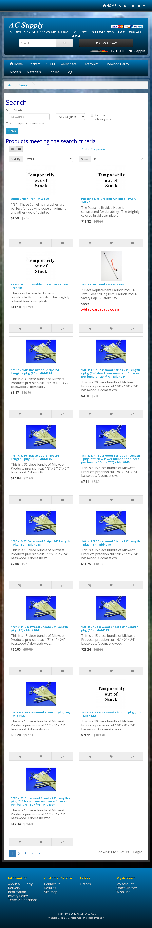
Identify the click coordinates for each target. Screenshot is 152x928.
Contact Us (52, 884)
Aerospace (69, 64)
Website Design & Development (65, 917)
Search (24, 85)
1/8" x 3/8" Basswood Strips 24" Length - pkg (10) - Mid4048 (40, 542)
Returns (50, 888)
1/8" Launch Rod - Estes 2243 (102, 284)
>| (40, 853)
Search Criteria (14, 110)
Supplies (53, 72)
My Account (125, 884)
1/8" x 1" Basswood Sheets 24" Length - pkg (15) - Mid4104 (40, 628)
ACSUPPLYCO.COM (86, 913)
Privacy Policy (18, 896)
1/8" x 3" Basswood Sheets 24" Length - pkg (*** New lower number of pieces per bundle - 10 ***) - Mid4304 (40, 801)
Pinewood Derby (116, 64)
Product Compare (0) (93, 149)
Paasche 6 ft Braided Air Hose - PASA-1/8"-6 (109, 200)
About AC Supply (20, 884)
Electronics (91, 64)
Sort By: (16, 159)
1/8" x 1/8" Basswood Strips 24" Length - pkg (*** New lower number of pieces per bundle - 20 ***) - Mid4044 (110, 373)
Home (18, 64)
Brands (85, 884)
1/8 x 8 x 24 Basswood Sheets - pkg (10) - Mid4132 (111, 714)
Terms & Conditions (22, 900)
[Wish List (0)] (133, 5)
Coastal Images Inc (95, 917)
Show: (85, 159)
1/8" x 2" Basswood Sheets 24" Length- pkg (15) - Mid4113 (110, 628)
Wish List (123, 892)
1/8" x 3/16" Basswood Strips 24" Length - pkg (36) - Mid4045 (35, 457)
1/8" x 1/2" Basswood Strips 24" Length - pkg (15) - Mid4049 (110, 542)
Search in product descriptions (27, 123)
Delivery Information (17, 890)
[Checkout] (143, 5)
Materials (34, 72)
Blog (68, 72)
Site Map (50, 892)
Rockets (34, 64)
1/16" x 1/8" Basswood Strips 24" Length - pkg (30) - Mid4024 (35, 371)
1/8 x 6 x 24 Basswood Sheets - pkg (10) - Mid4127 (40, 714)
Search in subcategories (103, 117)
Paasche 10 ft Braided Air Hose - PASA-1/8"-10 (39, 286)
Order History (126, 888)
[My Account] (126, 5)
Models (15, 72)
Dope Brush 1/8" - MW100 (30, 199)
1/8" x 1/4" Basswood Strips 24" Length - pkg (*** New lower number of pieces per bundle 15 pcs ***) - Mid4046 (110, 459)
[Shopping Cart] (138, 5)
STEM (50, 64)
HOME (111, 5)
